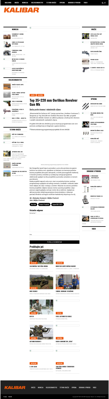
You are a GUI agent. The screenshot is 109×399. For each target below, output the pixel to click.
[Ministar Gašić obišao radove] (67, 256)
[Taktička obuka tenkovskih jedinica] (67, 357)
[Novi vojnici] (41, 281)
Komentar (33, 213)
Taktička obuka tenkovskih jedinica (65, 367)
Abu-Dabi (33, 204)
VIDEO (85, 3)
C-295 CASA (33, 367)
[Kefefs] (41, 307)
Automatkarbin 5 (35, 341)
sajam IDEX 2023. (58, 204)
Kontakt (10, 396)
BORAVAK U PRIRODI (74, 3)
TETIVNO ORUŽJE (51, 3)
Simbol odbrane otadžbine (64, 291)
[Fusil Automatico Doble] (67, 307)
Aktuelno (33, 263)
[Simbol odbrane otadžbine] (67, 281)
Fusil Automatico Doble (64, 316)
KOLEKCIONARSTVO (37, 3)
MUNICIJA (25, 3)
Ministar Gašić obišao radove (66, 266)
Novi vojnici (33, 291)
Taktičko (40, 95)
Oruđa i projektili (44, 204)
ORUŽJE (17, 3)
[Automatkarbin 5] (41, 332)
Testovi (59, 313)
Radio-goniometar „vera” (64, 341)
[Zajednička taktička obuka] (41, 256)
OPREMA (62, 3)
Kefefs (32, 316)
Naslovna (8, 3)
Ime (31, 234)
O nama (5, 396)
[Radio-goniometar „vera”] (67, 332)
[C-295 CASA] (41, 357)
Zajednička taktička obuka (39, 266)
